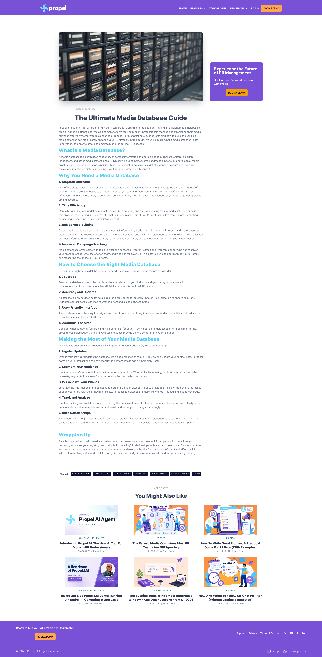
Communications (81, 474)
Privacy (253, 633)
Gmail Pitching (102, 474)
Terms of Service (269, 633)
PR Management (159, 474)
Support (240, 633)
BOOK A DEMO (271, 8)
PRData (196, 474)
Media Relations (122, 474)
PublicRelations (180, 474)
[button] (198, 8)
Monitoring (141, 474)
